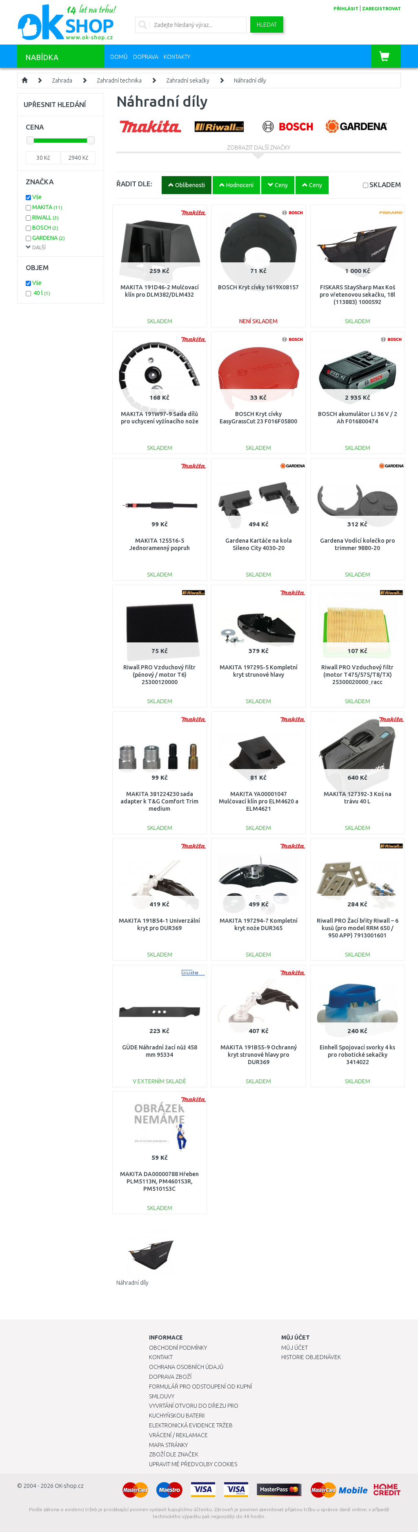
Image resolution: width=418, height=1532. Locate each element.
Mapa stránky (168, 1445)
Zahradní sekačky (187, 80)
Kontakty (177, 57)
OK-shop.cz (69, 1486)
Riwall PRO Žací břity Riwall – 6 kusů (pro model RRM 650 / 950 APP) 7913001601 (357, 928)
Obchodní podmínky (178, 1347)
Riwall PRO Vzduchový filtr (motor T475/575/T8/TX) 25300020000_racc (357, 674)
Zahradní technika (119, 80)
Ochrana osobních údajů (186, 1367)
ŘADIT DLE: (134, 184)
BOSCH (45, 227)
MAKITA (47, 207)
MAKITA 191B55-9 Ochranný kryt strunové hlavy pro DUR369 (258, 1054)
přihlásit (346, 8)
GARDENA (48, 238)
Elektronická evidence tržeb (191, 1425)
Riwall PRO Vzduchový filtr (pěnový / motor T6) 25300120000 (159, 674)
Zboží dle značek (173, 1454)
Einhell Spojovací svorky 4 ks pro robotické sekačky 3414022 (357, 1054)
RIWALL (45, 217)
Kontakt (161, 1357)
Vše (37, 197)
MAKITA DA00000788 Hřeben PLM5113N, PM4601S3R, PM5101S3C (159, 1181)
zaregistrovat (381, 8)
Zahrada (62, 80)
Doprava (145, 57)
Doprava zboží (170, 1376)
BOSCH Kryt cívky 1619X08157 (258, 287)
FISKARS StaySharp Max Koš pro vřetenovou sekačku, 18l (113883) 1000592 (357, 294)
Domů (119, 57)
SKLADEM (385, 184)
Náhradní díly (250, 80)
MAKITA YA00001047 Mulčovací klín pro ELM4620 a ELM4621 (258, 801)
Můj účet (294, 1347)
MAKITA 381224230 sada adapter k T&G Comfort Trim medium (159, 801)
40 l (41, 293)
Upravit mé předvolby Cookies (193, 1464)
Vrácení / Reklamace (178, 1435)
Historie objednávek (311, 1357)
